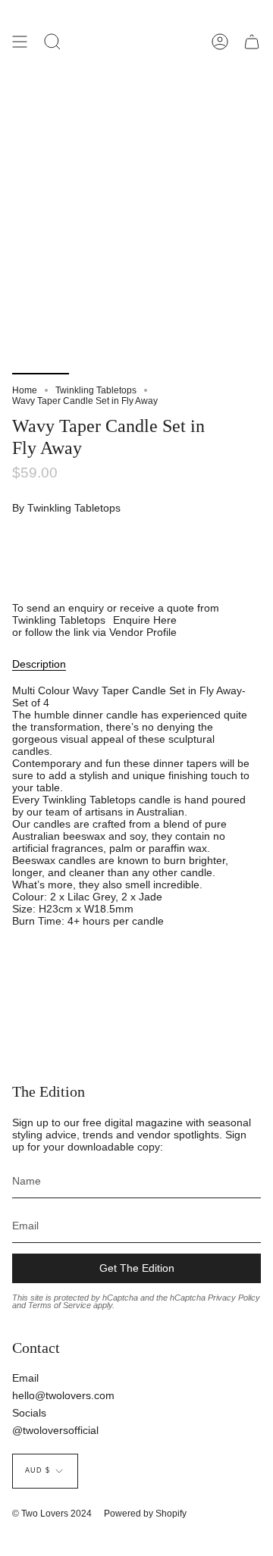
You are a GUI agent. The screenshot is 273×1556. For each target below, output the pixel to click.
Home (24, 390)
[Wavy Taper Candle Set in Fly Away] (40, 338)
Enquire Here (145, 620)
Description (39, 664)
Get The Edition (136, 1268)
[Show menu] (19, 41)
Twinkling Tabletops (95, 390)
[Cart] (252, 41)
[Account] (220, 41)
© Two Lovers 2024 (52, 1513)
